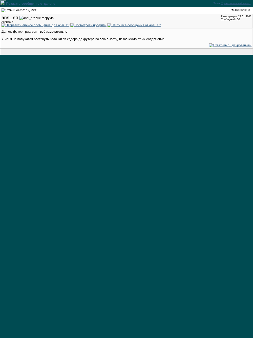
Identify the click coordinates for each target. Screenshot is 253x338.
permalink (242, 9)
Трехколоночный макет (236, 3)
